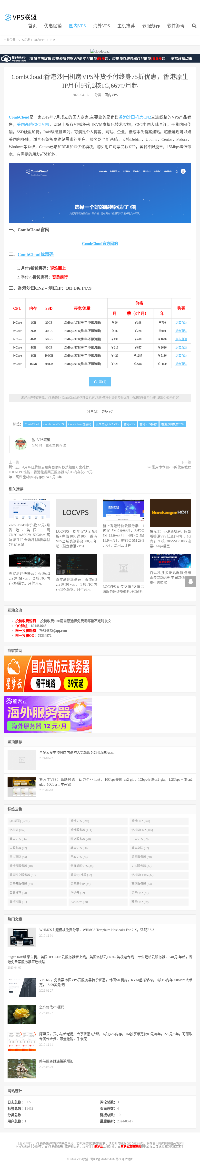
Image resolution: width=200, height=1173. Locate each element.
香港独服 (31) (18, 902)
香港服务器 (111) (81, 830)
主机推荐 (126, 25)
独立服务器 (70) (80, 839)
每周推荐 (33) (18, 893)
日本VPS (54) (79, 857)
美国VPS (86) (18, 839)
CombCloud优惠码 (36, 254)
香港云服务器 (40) (21, 866)
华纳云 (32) (77, 893)
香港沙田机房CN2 (135, 117)
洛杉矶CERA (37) (142, 875)
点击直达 (181, 322)
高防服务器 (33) (141, 884)
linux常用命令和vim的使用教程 (168, 467)
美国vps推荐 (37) (81, 875)
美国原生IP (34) (80, 884)
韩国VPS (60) (79, 848)
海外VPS (101, 25)
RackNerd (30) (79, 902)
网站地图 (127, 1159)
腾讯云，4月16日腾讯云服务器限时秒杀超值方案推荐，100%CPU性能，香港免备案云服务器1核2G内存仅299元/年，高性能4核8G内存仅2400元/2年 (51, 472)
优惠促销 (53, 25)
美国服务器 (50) (141, 857)
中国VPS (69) (140, 839)
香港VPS (129, 424)
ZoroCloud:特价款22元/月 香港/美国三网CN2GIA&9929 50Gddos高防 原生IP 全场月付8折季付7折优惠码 (29, 535)
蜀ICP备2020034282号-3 (105, 1159)
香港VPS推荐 (148, 424)
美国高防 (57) (140, 848)
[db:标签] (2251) (20, 821)
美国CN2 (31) (140, 893)
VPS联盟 (21, 17)
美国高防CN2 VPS (33, 124)
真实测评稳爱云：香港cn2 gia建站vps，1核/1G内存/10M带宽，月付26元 (76, 584)
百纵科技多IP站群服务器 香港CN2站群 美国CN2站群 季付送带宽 (170, 577)
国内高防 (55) (18, 857)
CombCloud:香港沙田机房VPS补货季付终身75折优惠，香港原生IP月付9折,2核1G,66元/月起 (120, 397)
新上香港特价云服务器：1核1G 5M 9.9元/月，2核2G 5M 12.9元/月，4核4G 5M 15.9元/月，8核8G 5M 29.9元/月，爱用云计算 (123, 535)
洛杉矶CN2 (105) (142, 830)
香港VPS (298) (79, 821)
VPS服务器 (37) (141, 866)
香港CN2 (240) (140, 821)
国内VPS (77, 25)
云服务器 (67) (18, 848)
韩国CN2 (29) (140, 902)
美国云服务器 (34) (21, 884)
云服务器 (151, 25)
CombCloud (19, 117)
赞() (102, 382)
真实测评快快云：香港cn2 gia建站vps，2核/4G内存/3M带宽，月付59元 (29, 578)
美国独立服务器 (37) (23, 875)
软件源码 (176, 25)
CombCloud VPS (53, 424)
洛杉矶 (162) (17, 830)
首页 (32, 25)
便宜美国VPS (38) (81, 866)
